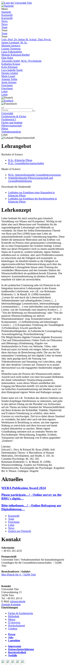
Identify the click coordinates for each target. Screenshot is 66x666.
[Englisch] (7, 100)
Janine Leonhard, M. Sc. (14, 42)
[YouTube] (13, 663)
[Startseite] (16, 2)
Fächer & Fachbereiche (20, 613)
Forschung (7, 85)
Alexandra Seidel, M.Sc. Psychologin (21, 60)
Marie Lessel (8, 76)
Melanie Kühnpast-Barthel (15, 54)
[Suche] (2, 107)
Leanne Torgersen (11, 48)
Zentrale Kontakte (11, 604)
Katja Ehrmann (9, 67)
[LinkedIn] (23, 663)
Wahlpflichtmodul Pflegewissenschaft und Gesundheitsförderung (30, 179)
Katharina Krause (10, 63)
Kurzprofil (7, 15)
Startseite (6, 12)
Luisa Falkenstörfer (11, 51)
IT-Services (14, 622)
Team (4, 27)
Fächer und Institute (12, 122)
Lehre (4, 91)
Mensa (11, 619)
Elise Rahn (7, 57)
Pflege (4, 128)
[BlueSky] (8, 663)
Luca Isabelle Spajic (12, 70)
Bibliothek (13, 616)
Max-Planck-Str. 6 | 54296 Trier (18, 574)
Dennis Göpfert (9, 73)
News (4, 21)
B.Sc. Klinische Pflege (20, 160)
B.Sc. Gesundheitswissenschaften (26, 163)
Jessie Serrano (8, 82)
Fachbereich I (8, 119)
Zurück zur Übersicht (19, 531)
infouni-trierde (17, 601)
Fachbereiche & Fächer (13, 116)
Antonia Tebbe (9, 79)
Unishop (12, 628)
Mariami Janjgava (10, 45)
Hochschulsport (16, 625)
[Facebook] (3, 663)
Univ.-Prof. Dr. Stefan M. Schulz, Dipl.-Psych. (26, 39)
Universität (7, 113)
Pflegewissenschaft (11, 125)
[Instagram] (18, 663)
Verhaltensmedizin (11, 131)
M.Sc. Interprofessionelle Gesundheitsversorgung (34, 174)
